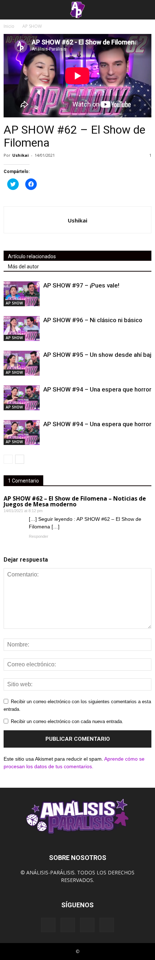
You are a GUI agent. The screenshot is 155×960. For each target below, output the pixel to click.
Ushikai (20, 155)
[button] (145, 10)
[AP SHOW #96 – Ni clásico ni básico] (22, 328)
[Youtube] (106, 925)
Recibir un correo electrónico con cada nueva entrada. (67, 721)
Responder (38, 536)
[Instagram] (68, 925)
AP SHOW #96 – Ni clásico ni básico (92, 320)
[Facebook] (48, 925)
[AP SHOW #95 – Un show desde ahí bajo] (22, 363)
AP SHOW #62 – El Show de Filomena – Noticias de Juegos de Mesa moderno (75, 501)
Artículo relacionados (32, 256)
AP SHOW (14, 303)
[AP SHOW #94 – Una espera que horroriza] (22, 397)
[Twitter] (87, 925)
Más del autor (23, 266)
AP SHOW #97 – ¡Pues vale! (81, 285)
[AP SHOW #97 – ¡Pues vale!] (22, 293)
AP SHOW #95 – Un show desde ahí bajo (99, 354)
